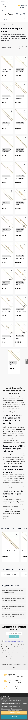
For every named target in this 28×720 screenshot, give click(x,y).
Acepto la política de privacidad (14, 641)
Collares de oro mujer (10, 574)
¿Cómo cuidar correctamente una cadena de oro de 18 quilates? (13, 607)
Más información (5, 709)
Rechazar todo (14, 712)
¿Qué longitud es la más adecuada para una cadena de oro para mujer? (13, 615)
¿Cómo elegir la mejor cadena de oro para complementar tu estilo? (12, 591)
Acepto (14, 717)
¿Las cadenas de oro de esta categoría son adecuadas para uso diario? (13, 599)
